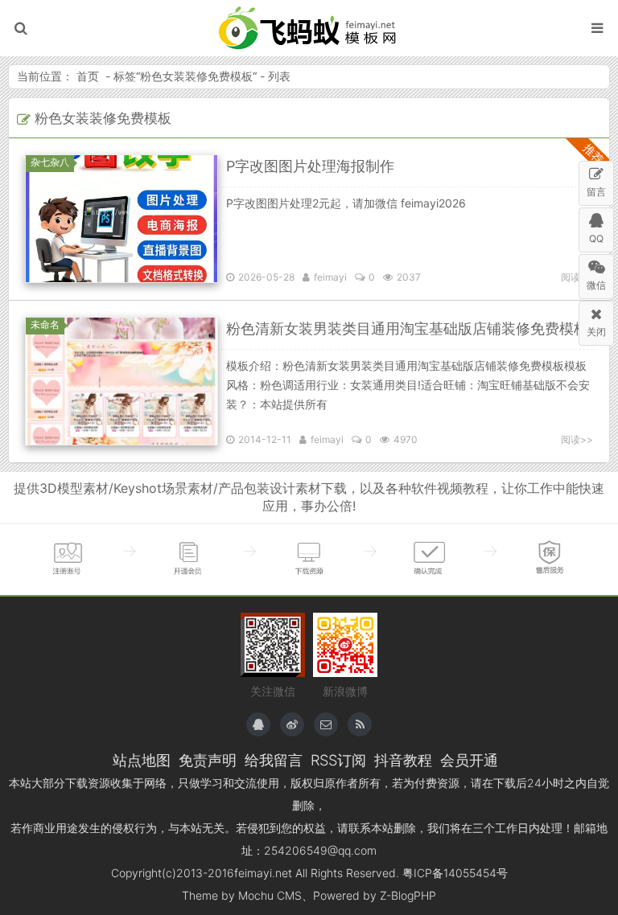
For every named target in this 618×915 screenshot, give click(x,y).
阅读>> (577, 277)
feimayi (330, 277)
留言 (596, 192)
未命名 (45, 324)
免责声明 (208, 760)
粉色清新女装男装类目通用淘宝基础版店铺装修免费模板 (407, 328)
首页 (87, 76)
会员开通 (469, 760)
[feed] (360, 724)
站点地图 (142, 760)
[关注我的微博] (292, 724)
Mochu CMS (270, 895)
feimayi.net (263, 873)
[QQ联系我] (258, 724)
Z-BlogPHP (408, 895)
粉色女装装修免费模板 (196, 76)
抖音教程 (403, 760)
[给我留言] (326, 724)
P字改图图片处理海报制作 (310, 166)
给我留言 (274, 760)
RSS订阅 (338, 760)
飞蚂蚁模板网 (309, 28)
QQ (596, 238)
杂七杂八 (50, 162)
